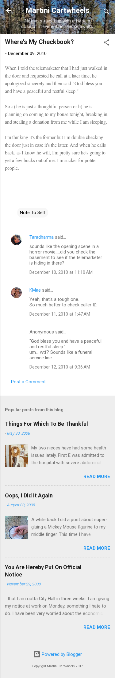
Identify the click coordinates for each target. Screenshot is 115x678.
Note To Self (32, 212)
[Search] (106, 12)
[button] (106, 43)
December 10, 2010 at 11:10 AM (61, 272)
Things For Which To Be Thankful (46, 424)
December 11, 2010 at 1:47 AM (59, 314)
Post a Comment (28, 382)
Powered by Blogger (61, 654)
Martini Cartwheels (57, 10)
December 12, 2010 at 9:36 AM (59, 367)
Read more (96, 476)
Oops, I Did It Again (29, 495)
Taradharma (41, 237)
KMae (35, 290)
